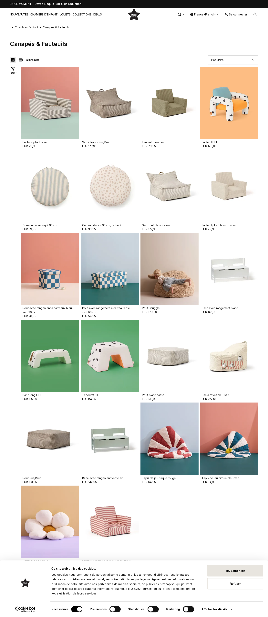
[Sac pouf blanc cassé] (169, 186)
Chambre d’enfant (44, 14)
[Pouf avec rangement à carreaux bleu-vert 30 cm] (50, 269)
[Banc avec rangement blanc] (229, 269)
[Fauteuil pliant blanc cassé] (229, 186)
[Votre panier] (254, 14)
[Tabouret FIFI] (110, 356)
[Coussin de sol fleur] (50, 522)
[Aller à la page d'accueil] (134, 14)
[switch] (115, 609)
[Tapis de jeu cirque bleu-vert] (229, 439)
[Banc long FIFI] (50, 356)
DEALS (97, 14)
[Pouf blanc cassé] (169, 356)
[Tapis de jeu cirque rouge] (169, 439)
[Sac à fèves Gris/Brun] (110, 103)
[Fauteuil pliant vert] (169, 103)
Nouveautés (19, 14)
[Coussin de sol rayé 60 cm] (50, 186)
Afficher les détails (214, 609)
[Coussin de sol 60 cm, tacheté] (110, 186)
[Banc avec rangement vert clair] (110, 439)
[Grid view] (13, 60)
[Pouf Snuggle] (169, 269)
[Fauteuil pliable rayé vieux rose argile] (110, 522)
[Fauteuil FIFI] (229, 103)
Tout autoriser (235, 570)
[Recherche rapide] (181, 14)
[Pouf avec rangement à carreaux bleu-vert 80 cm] (110, 269)
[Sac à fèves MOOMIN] (229, 356)
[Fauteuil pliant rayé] (50, 103)
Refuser (235, 583)
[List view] (21, 60)
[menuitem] (19, 14)
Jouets (65, 14)
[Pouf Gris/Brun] (50, 439)
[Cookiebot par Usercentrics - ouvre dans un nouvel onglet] (25, 609)
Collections (82, 14)
